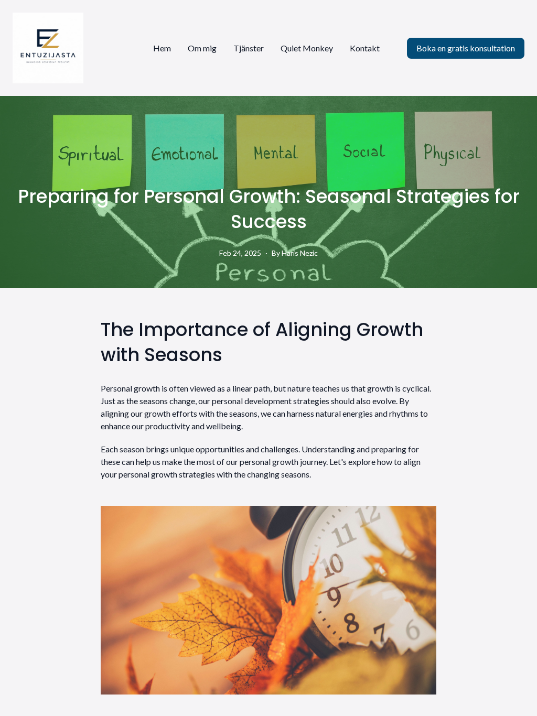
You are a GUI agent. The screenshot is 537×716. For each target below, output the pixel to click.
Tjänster (248, 48)
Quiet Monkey (307, 48)
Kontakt (365, 48)
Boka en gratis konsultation (465, 48)
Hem (162, 48)
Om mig (202, 48)
